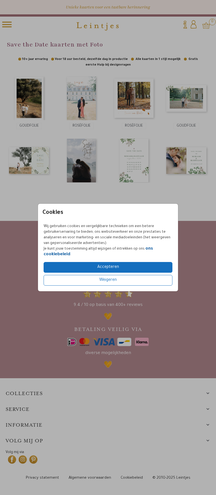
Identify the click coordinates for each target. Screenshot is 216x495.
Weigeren (108, 280)
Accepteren (108, 267)
